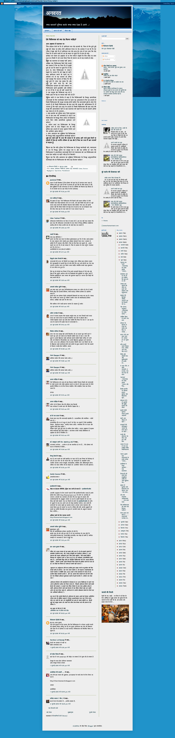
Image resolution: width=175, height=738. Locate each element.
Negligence (50, 171)
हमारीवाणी (53, 486)
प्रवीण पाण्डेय (54, 313)
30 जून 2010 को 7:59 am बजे (59, 280)
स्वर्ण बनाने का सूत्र (116, 143)
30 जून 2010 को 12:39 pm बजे (60, 480)
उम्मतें (51, 234)
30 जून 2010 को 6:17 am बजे (59, 252)
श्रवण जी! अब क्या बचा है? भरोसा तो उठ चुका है (124, 338)
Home (105, 221)
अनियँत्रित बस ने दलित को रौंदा (59, 611)
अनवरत (53, 14)
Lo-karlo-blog (108, 80)
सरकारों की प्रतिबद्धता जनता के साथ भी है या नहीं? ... (124, 428)
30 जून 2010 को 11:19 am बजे (59, 395)
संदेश (106, 56)
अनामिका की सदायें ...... (57, 672)
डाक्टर (67, 169)
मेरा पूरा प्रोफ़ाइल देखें (108, 49)
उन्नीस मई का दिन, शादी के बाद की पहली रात (119, 129)
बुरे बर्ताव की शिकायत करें (111, 172)
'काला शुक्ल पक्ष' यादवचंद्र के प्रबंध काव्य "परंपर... (124, 457)
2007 (121, 233)
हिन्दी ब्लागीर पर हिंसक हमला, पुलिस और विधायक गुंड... (124, 393)
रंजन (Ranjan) (55, 355)
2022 (121, 574)
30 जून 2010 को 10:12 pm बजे (60, 633)
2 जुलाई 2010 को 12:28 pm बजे (60, 704)
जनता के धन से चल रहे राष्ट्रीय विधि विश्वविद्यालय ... (124, 447)
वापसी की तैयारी (107, 592)
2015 (121, 553)
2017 (121, 559)
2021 (121, 571)
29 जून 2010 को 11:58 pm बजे (60, 212)
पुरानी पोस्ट (92, 712)
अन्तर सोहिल (54, 379)
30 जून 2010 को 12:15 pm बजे (60, 468)
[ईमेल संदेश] (71, 167)
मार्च (122, 251)
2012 (121, 544)
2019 (121, 565)
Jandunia (53, 180)
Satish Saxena (55, 474)
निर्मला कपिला (54, 331)
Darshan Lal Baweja (57, 640)
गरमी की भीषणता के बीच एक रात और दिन (124, 438)
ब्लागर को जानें (58, 31)
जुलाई (123, 522)
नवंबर (123, 534)
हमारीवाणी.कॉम (86, 489)
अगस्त (123, 525)
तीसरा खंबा (68, 31)
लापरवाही (75, 169)
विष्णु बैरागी (53, 456)
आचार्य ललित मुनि (55, 287)
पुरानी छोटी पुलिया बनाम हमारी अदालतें (124, 413)
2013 (121, 547)
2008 (121, 236)
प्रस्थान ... (48, 31)
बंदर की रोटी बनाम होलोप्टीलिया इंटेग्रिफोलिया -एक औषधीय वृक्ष (118, 157)
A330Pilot (76, 726)
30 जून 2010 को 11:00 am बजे (60, 361)
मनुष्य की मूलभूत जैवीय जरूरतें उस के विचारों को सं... (124, 299)
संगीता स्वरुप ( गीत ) (56, 698)
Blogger (90, 726)
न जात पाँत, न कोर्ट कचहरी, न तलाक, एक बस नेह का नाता (124, 370)
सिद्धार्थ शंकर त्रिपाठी (56, 259)
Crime (80, 169)
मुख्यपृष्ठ (70, 712)
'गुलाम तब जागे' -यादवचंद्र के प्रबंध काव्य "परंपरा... (124, 266)
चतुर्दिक (106, 74)
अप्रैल (122, 254)
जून (122, 260)
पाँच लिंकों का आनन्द (110, 66)
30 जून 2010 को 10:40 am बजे (60, 349)
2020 (121, 568)
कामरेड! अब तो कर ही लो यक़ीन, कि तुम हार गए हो (124, 277)
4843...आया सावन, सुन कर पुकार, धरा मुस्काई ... (114, 68)
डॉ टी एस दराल (54, 416)
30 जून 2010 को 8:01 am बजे (59, 307)
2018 (121, 562)
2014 (121, 550)
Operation (58, 171)
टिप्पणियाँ (107, 60)
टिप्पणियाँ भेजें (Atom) (60, 716)
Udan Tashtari (55, 218)
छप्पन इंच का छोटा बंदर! (110, 76)
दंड (71, 169)
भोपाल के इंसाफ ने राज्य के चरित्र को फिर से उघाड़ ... (123, 327)
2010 (121, 242)
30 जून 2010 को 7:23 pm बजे (59, 540)
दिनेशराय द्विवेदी (54, 620)
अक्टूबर (123, 531)
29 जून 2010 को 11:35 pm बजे (60, 192)
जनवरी (123, 245)
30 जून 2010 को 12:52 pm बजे (60, 520)
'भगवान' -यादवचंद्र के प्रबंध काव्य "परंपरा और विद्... (124, 381)
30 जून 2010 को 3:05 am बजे (59, 228)
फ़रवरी (123, 248)
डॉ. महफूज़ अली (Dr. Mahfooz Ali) (61, 442)
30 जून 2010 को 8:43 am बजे (59, 325)
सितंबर (123, 528)
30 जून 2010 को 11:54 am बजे (60, 449)
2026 (121, 586)
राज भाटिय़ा (53, 198)
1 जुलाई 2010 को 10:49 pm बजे (60, 692)
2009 (121, 239)
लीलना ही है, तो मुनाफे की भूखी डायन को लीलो (123, 404)
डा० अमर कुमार (55, 547)
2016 (121, 556)
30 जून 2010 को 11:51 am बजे (59, 435)
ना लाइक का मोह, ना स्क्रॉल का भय (113, 82)
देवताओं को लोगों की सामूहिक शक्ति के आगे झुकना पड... (124, 478)
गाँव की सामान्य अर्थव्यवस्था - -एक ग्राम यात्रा (124, 498)
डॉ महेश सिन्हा (54, 654)
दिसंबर (123, 537)
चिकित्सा (62, 169)
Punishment (66, 171)
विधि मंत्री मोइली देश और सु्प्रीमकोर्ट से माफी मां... (124, 358)
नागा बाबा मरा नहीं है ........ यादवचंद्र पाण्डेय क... (124, 515)
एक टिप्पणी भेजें (53, 708)
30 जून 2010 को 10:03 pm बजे (60, 613)
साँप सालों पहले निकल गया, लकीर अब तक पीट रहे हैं (124, 348)
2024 (121, 580)
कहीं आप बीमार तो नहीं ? (123, 420)
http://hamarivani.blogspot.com (61, 517)
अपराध (52, 169)
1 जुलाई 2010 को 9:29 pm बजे (60, 666)
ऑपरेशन (57, 169)
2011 (120, 541)
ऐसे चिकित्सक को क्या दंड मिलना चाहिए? (124, 507)
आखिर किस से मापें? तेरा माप (124, 318)
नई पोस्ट (49, 712)
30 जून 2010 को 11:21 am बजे (59, 409)
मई (122, 257)
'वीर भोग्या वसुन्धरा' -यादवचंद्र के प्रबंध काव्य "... (124, 310)
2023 (121, 577)
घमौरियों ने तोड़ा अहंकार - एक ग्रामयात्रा (123, 467)
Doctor (85, 169)
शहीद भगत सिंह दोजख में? (112, 178)
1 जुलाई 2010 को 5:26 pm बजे (60, 647)
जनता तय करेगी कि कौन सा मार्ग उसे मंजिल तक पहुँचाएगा (124, 288)
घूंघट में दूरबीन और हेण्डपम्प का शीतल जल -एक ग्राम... (124, 488)
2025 (121, 583)
